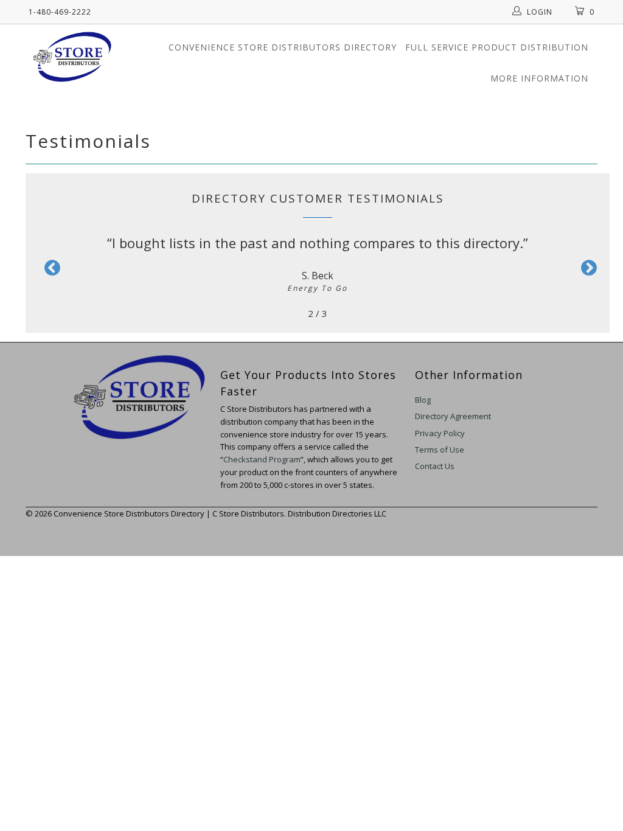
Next (586, 268)
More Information (539, 78)
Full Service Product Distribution (496, 47)
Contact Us (434, 466)
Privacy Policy (440, 433)
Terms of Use (439, 449)
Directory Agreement (453, 416)
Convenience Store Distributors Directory (283, 47)
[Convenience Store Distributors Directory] (72, 56)
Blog (423, 399)
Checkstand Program (262, 459)
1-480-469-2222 (60, 12)
